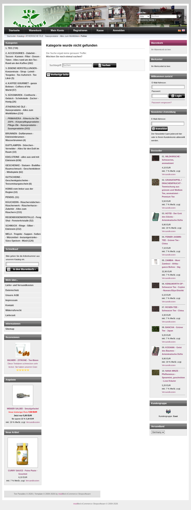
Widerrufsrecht (13, 310)
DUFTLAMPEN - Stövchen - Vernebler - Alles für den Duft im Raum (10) (22, 148)
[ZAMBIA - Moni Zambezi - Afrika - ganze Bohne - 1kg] (155, 264)
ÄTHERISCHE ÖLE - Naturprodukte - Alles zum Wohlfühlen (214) (19, 110)
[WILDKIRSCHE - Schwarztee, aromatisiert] (155, 161)
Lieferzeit (10, 315)
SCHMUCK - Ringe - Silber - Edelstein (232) (20, 227)
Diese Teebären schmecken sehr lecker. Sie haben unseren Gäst (22, 363)
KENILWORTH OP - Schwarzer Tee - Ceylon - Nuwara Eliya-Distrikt (173, 287)
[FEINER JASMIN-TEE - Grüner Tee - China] (155, 241)
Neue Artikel (12, 432)
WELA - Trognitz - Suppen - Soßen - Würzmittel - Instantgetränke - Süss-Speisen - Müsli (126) (23, 237)
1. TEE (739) (11, 48)
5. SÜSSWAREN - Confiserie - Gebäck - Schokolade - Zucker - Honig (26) (22, 98)
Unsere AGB (12, 295)
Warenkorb (35, 30)
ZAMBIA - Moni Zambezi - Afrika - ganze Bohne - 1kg (171, 263)
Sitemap (9, 329)
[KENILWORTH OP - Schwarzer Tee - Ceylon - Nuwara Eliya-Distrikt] (155, 288)
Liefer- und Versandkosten (19, 285)
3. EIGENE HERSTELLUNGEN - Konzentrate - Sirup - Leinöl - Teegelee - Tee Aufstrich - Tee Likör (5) (21, 73)
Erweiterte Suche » (147, 20)
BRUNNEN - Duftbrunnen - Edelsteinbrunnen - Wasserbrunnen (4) (19, 137)
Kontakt (9, 305)
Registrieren (80, 30)
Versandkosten (33, 422)
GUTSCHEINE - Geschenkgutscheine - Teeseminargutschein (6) (18, 180)
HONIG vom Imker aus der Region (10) (19, 191)
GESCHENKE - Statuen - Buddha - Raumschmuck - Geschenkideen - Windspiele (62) (23, 168)
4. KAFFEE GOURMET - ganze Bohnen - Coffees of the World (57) (21, 86)
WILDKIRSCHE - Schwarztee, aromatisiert (171, 159)
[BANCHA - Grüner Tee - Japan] (155, 331)
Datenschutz (12, 290)
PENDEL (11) (12, 197)
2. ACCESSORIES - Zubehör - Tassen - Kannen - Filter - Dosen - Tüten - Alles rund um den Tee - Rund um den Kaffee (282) (22, 58)
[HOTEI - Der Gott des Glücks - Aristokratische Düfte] (155, 221)
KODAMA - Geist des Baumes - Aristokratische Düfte (172, 350)
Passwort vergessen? (162, 102)
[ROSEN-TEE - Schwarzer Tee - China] (155, 311)
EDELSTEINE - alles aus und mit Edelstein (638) (22, 159)
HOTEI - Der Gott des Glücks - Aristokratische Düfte (172, 216)
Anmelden (119, 30)
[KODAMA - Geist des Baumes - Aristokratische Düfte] (155, 355)
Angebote (11, 379)
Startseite (14, 30)
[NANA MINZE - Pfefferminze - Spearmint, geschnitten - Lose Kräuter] (155, 375)
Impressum (11, 300)
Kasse (100, 30)
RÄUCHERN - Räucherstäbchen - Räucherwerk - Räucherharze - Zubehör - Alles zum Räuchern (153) (23, 207)
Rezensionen (12, 337)
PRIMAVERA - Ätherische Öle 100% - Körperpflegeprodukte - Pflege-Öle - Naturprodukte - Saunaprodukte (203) (24, 123)
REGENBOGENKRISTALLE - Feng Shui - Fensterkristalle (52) (23, 219)
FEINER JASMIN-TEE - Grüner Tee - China (172, 240)
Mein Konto (57, 30)
